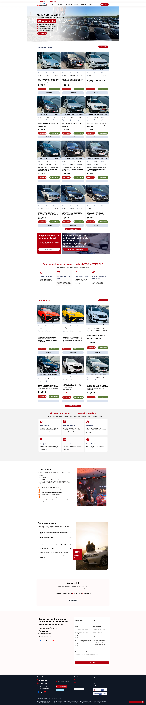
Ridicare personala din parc (99, 644)
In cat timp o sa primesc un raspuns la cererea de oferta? (53, 544)
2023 (79, 73)
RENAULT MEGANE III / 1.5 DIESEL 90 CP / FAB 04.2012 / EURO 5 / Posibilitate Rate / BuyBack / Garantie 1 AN (48, 169)
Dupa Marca (68, 4)
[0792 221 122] (39, 631)
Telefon (77, 626)
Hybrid (65, 75)
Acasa (53, 4)
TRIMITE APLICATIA (92, 662)
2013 (104, 161)
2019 (104, 328)
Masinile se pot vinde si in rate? (47, 548)
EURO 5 (49, 120)
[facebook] (38, 692)
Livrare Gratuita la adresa (99, 642)
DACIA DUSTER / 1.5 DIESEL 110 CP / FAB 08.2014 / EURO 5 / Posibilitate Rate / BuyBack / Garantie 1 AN (97, 125)
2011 (55, 117)
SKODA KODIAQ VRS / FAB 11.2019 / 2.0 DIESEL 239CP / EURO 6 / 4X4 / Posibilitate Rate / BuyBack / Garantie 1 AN (96, 337)
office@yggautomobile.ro (45, 633)
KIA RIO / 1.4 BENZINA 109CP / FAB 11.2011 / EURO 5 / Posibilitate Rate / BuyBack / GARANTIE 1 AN (48, 125)
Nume (94, 620)
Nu (77, 637)
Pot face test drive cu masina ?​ (47, 541)
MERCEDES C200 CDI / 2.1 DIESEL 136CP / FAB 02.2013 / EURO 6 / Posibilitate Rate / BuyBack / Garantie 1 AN (96, 169)
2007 (55, 73)
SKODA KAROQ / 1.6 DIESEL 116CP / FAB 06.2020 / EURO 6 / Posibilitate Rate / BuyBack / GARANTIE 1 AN (72, 169)
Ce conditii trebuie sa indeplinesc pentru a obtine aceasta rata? (54, 552)
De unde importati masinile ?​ (46, 537)
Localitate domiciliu (97, 626)
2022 (79, 376)
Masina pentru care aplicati (81, 651)
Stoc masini (60, 4)
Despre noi (83, 4)
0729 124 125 (43, 683)
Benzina (41, 75)
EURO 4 (49, 75)
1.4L (40, 73)
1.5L (64, 117)
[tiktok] (41, 692)
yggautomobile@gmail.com (45, 686)
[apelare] (38, 680)
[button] (55, 533)
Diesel (89, 75)
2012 (55, 161)
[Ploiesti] (39, 636)
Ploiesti (41, 635)
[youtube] (45, 692)
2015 (79, 117)
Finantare (76, 4)
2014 (104, 117)
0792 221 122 (44, 631)
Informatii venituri (79, 620)
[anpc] (100, 689)
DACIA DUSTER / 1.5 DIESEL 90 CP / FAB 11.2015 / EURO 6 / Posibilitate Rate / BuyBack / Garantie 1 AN (72, 125)
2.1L (89, 161)
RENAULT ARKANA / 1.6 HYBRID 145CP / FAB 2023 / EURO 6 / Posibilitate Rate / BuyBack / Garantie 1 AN (72, 80)
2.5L (65, 376)
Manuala (49, 73)
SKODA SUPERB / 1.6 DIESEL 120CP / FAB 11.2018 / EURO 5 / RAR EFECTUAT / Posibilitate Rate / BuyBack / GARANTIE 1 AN (48, 213)
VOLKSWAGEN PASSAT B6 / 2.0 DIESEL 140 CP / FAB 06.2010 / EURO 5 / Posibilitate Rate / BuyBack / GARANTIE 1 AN (72, 213)
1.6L (64, 73)
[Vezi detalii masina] (49, 61)
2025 (55, 325)
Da (77, 635)
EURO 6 (73, 75)
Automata (73, 73)
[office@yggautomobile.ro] (39, 633)
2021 (55, 378)
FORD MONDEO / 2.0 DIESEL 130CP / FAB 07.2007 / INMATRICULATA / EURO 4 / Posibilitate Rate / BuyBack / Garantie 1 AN (96, 213)
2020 (79, 161)
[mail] (37, 686)
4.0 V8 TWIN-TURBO (41, 327)
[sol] (100, 693)
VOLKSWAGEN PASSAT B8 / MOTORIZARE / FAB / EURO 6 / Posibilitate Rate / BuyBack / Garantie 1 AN (97, 80)
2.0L (89, 328)
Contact (90, 4)
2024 (79, 325)
